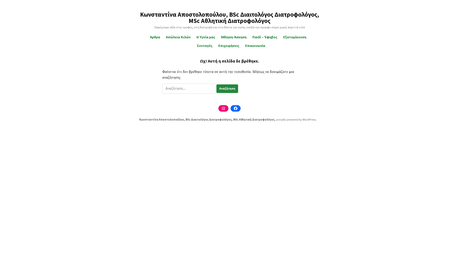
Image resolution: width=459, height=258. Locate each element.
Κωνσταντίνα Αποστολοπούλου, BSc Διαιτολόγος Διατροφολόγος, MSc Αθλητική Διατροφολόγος (229, 18)
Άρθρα (155, 37)
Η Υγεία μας (205, 37)
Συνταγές (204, 45)
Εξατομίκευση (294, 37)
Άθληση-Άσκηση (234, 37)
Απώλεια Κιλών (178, 37)
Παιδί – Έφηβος (264, 37)
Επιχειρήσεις (228, 45)
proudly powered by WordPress (296, 119)
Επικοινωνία (255, 45)
